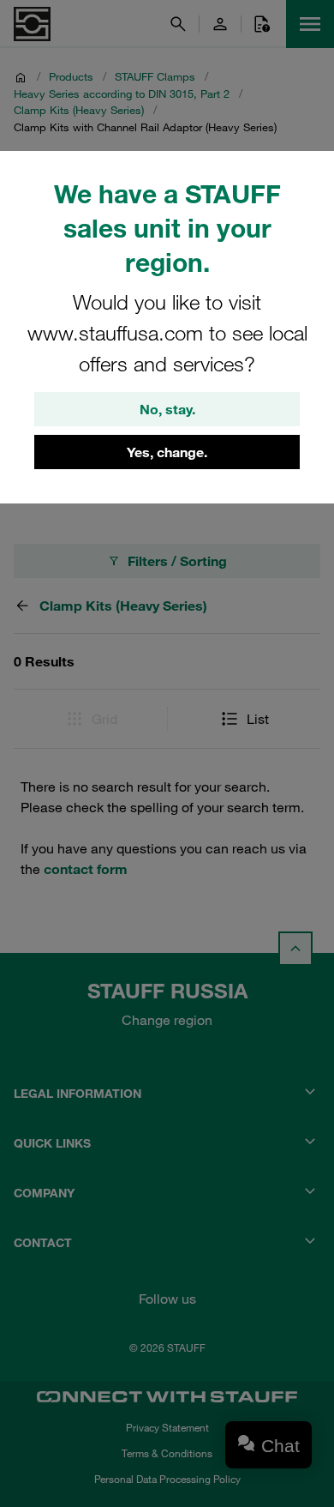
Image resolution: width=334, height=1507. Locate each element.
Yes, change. (167, 452)
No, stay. (167, 409)
